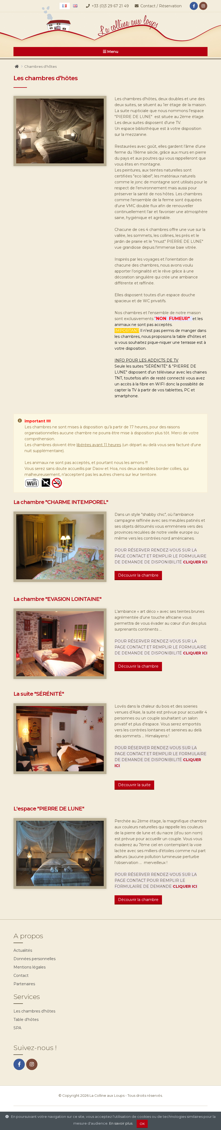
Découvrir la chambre (138, 575)
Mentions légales (29, 967)
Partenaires (24, 983)
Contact (21, 975)
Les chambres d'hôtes (34, 1011)
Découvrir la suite (134, 784)
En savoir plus (120, 1123)
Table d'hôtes (26, 1019)
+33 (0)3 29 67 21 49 (110, 6)
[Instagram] (203, 6)
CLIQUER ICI (195, 562)
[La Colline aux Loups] (110, 27)
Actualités (22, 950)
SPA (17, 1027)
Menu (112, 51)
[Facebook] (194, 6)
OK (142, 1124)
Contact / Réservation (160, 6)
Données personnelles (34, 958)
